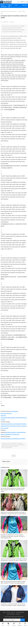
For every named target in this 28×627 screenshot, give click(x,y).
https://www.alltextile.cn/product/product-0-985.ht (13, 438)
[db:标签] (13, 455)
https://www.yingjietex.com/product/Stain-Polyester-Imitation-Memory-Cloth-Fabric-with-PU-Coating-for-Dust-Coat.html (14, 426)
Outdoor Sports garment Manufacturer (8, 11)
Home (2, 5)
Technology (3, 6)
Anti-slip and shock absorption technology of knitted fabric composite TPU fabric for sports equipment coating (13, 490)
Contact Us (18, 614)
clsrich (8, 461)
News (16, 5)
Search (23, 620)
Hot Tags (8, 612)
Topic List (13, 612)
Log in (18, 1)
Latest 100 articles (11, 614)
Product (10, 5)
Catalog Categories (20, 612)
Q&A (9, 6)
